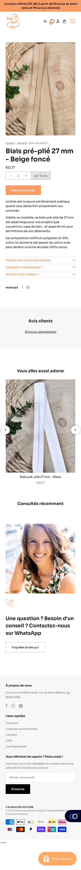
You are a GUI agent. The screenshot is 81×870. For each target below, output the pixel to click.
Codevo (23, 813)
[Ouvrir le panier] (64, 21)
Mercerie (22, 142)
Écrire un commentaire (40, 331)
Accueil (10, 142)
